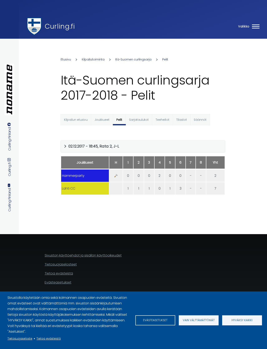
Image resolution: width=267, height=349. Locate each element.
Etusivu (66, 59)
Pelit (165, 59)
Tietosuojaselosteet (61, 264)
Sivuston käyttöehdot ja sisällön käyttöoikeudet (83, 255)
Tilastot (181, 120)
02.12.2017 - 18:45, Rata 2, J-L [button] (93, 146)
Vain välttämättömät (199, 320)
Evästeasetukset (155, 320)
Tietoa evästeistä (49, 339)
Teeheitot (162, 120)
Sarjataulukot (139, 120)
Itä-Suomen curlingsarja (133, 59)
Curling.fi (60, 26)
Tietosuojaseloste (20, 339)
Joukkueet (102, 120)
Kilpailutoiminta (93, 59)
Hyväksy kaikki (242, 320)
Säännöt (200, 120)
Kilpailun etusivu (76, 120)
